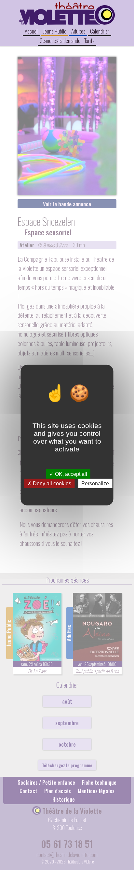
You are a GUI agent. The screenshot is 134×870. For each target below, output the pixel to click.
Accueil (31, 31)
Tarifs (89, 40)
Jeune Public (54, 31)
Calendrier (99, 31)
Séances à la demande (60, 40)
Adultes (78, 31)
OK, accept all (70, 473)
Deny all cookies (51, 483)
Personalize (95, 483)
